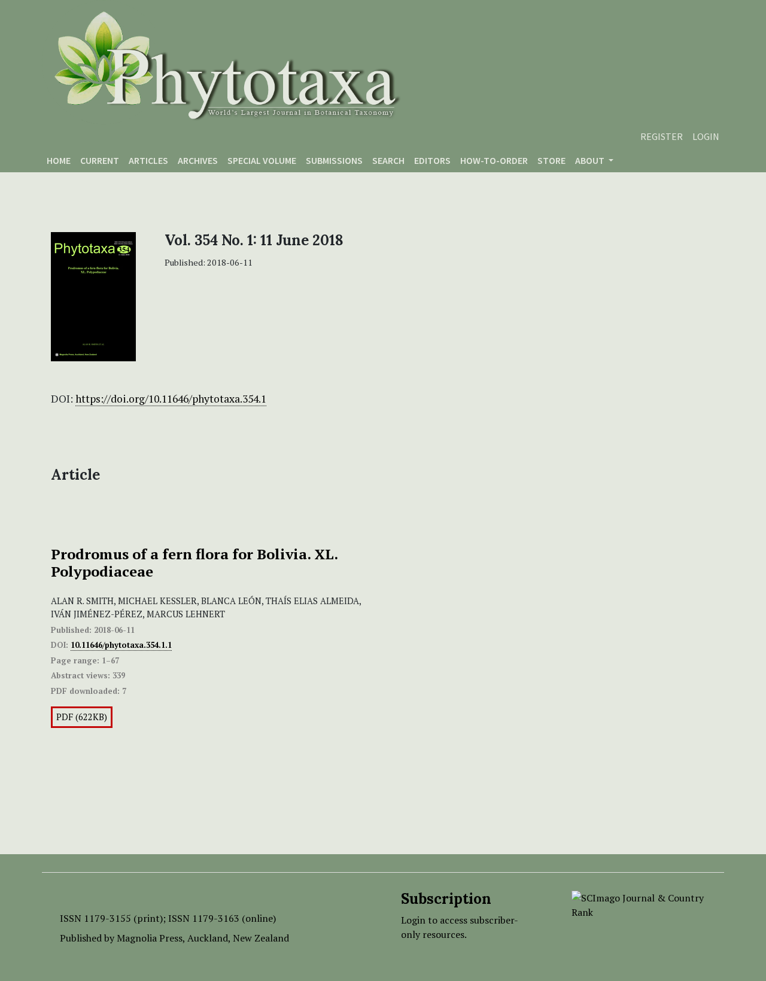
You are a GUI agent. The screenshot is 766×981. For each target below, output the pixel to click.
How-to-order (494, 160)
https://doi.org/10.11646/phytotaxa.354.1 (170, 399)
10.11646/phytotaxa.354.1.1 (121, 644)
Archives (198, 160)
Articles (148, 160)
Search (388, 160)
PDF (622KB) (81, 717)
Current (99, 160)
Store (551, 160)
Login (705, 136)
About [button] (590, 160)
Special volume (261, 160)
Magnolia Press (150, 938)
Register (661, 136)
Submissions (334, 160)
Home (59, 160)
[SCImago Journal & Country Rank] (639, 903)
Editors (432, 160)
